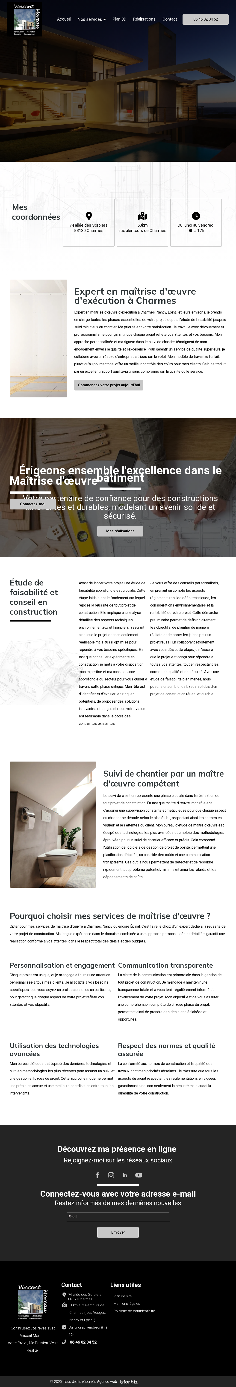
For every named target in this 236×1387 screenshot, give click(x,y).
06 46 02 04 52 (83, 1342)
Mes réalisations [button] (120, 531)
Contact (169, 19)
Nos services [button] (90, 19)
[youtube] (139, 1175)
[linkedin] (125, 1175)
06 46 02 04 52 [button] (205, 19)
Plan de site (123, 1296)
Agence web (107, 1381)
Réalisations (144, 19)
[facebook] (97, 1175)
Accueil (64, 19)
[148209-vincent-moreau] (24, 19)
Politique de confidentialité (134, 1311)
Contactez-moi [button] (32, 504)
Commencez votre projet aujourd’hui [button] (109, 385)
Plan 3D (119, 19)
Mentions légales (127, 1304)
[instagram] (111, 1175)
